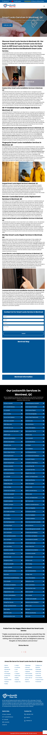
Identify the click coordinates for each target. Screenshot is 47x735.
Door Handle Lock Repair (9, 511)
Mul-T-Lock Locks (29, 501)
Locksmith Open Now (30, 469)
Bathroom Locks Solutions (9, 438)
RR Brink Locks (29, 560)
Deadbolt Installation (8, 501)
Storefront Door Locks (30, 588)
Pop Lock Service (29, 525)
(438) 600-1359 (7, 25)
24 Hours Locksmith (8, 403)
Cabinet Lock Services (9, 469)
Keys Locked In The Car (31, 431)
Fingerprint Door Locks (9, 591)
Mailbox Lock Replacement (32, 476)
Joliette (17, 665)
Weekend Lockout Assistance (32, 602)
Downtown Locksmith (8, 549)
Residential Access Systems (32, 549)
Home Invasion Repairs (31, 410)
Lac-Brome (17, 667)
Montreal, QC (6, 1)
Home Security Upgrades (31, 413)
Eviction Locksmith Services (10, 570)
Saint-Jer (28, 681)
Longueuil (17, 673)
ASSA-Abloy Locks (8, 424)
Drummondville (8, 679)
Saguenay (28, 671)
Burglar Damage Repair (9, 462)
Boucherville (7, 669)
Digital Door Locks (8, 508)
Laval (16, 669)
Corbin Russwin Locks (8, 497)
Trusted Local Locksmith (31, 598)
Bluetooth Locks (7, 445)
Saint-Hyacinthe (29, 675)
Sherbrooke (38, 671)
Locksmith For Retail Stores (32, 462)
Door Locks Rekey (8, 546)
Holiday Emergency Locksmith (32, 403)
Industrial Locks (29, 420)
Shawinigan (38, 669)
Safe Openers (29, 567)
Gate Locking (7, 609)
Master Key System (30, 483)
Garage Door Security (8, 602)
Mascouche (17, 675)
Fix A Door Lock (7, 598)
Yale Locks (28, 616)
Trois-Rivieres (39, 677)
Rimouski (28, 667)
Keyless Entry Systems (30, 427)
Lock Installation (29, 448)
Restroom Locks (29, 556)
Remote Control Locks (30, 542)
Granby (6, 683)
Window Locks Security (31, 612)
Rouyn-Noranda (29, 669)
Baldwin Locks (7, 434)
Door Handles (7, 515)
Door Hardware (7, 518)
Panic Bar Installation (30, 515)
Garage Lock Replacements (10, 605)
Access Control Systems (9, 417)
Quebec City (18, 681)
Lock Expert (28, 445)
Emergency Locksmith (8, 563)
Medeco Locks (29, 487)
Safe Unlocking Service (31, 570)
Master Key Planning (30, 480)
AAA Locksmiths (7, 413)
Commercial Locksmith (9, 494)
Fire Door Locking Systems (9, 595)
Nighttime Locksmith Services (32, 504)
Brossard (7, 671)
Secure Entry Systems (30, 577)
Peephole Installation (30, 518)
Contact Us (4, 724)
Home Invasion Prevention (31, 406)
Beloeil (6, 665)
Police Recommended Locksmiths (33, 522)
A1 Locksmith (7, 410)
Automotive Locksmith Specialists (11, 431)
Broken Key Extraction (8, 455)
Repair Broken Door (30, 546)
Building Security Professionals (11, 459)
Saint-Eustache (29, 673)
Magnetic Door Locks (30, 473)
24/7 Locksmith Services (9, 406)
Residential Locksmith (30, 553)
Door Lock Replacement (9, 542)
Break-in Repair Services (9, 452)
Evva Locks (6, 574)
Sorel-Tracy (38, 673)
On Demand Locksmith (30, 511)
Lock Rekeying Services (31, 452)
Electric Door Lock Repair (9, 553)
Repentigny (28, 665)
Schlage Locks (29, 574)
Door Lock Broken (8, 532)
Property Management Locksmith (33, 529)
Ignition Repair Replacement (32, 417)
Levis (16, 671)
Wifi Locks (28, 609)
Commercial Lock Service (9, 490)
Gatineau (7, 681)
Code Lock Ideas (7, 487)
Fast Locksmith (7, 581)
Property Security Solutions (32, 532)
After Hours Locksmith (9, 420)
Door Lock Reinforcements (10, 536)
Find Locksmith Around (9, 588)
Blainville (7, 667)
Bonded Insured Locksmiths (10, 448)
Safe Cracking (29, 563)
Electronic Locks (7, 556)
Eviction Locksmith (8, 567)
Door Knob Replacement (9, 522)
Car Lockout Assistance (9, 473)
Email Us (28, 717)
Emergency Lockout (8, 560)
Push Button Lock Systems (31, 536)
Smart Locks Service (30, 584)
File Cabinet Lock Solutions (10, 584)
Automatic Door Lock (8, 427)
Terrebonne (38, 675)
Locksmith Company (30, 459)
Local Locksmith (29, 438)
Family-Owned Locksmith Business (11, 577)
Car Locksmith (7, 476)
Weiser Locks (29, 605)
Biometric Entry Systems (9, 441)
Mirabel (17, 677)
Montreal (17, 679)
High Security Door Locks (9, 616)
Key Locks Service (30, 424)
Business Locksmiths (8, 466)
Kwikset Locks (29, 434)
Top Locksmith (29, 595)
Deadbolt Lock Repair (8, 504)
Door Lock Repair (7, 539)
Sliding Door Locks (30, 581)
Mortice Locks (29, 494)
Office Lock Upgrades (30, 508)
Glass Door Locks (8, 612)
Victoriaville (38, 681)
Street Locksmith (29, 591)
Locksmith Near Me (30, 466)
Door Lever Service (8, 529)
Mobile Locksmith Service (31, 490)
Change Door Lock (8, 480)
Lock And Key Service (30, 441)
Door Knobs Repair (8, 525)
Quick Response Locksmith (32, 539)
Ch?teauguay (7, 673)
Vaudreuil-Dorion (39, 679)
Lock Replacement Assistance (32, 455)
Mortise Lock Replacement (31, 497)
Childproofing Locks (8, 483)
